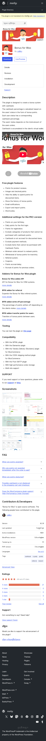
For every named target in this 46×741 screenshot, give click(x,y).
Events (27, 675)
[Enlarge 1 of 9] (19, 395)
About (4, 653)
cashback (28, 556)
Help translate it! (39, 16)
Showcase (28, 653)
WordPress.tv (8, 683)
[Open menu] (42, 3)
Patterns (27, 664)
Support (7, 90)
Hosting (5, 661)
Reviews (7, 73)
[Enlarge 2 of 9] (41, 395)
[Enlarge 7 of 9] (19, 431)
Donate (28, 679)
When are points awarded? (12, 462)
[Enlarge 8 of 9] (41, 431)
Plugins (27, 661)
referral (34, 561)
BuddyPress (8, 702)
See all (41, 604)
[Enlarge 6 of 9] (41, 419)
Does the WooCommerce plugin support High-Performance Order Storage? (17, 492)
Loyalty (35, 556)
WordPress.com (9, 690)
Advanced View (8, 567)
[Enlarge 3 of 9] (19, 407)
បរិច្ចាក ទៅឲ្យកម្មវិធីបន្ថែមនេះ (11, 639)
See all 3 (41, 551)
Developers (6, 679)
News (4, 657)
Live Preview (20, 59)
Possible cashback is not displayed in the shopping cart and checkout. (16, 484)
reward (40, 561)
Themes (27, 657)
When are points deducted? (13, 477)
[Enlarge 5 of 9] (19, 419)
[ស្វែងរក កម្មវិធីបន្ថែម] (25, 23)
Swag (27, 683)
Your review (6, 604)
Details (7, 67)
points (41, 556)
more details (7, 285)
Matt (5, 694)
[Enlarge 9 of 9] (19, 443)
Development (9, 84)
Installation (8, 79)
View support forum (10, 620)
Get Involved (29, 671)
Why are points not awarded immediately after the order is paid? (16, 469)
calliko (19, 51)
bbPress (6, 698)
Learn (4, 671)
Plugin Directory (7, 10)
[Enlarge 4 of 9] (41, 407)
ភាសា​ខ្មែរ (10, 711)
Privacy (5, 664)
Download (7, 59)
